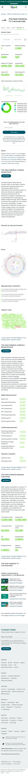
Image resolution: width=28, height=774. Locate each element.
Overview (3, 27)
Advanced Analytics (6, 680)
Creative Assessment (14, 676)
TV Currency (17, 707)
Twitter (9, 163)
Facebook (4, 163)
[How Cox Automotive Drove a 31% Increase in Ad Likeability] (4, 596)
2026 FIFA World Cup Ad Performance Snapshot (16, 587)
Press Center (5, 720)
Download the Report (16, 583)
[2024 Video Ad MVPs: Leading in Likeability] (4, 604)
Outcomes (19, 27)
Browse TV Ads (21, 689)
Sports (10, 665)
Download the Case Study (17, 599)
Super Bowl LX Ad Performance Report (15, 579)
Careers (19, 718)
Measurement (5, 678)
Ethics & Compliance (6, 764)
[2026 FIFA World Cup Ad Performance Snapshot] (4, 588)
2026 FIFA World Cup (18, 691)
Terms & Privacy (17, 761)
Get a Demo (6, 176)
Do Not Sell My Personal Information (10, 754)
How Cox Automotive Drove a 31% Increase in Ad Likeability (17, 595)
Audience (13, 27)
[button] (13, 40)
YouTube (16, 163)
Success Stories (5, 705)
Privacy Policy (10, 140)
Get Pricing (13, 723)
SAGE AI (16, 667)
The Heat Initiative (8, 155)
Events (3, 707)
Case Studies (10, 702)
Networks (16, 662)
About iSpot (4, 718)
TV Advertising (5, 709)
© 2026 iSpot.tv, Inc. (6, 761)
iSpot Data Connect (6, 667)
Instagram (4, 733)
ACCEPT (7, 772)
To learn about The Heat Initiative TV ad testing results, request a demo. (13, 468)
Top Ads (3, 689)
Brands (10, 662)
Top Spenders (11, 689)
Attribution (14, 678)
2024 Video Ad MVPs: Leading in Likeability (16, 603)
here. (21, 750)
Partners (20, 720)
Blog (17, 702)
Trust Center (16, 764)
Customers (12, 718)
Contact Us (13, 720)
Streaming (4, 665)
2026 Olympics (5, 694)
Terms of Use (19, 140)
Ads (23, 27)
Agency (22, 662)
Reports (3, 702)
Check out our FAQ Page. (17, 615)
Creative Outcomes (17, 705)
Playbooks (9, 707)
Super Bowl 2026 (5, 691)
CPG (15, 665)
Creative (8, 27)
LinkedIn (22, 731)
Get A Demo (14, 132)
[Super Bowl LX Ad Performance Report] (4, 581)
